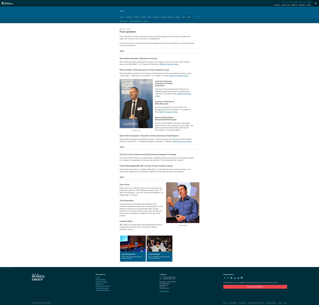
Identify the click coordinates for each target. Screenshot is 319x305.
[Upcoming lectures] (133, 249)
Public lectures (124, 21)
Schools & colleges (102, 282)
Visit (287, 2)
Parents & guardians (102, 288)
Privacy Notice (242, 303)
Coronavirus (156, 17)
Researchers (99, 284)
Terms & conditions (271, 303)
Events (304, 2)
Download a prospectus (255, 287)
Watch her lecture (180, 141)
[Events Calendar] (159, 249)
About (283, 2)
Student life (129, 17)
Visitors (98, 277)
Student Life (285, 5)
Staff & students (101, 279)
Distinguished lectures (135, 21)
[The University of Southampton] (7, 3)
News (301, 2)
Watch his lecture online (169, 64)
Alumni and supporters (167, 17)
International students (102, 290)
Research (294, 5)
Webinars (145, 21)
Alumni (290, 2)
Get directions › (164, 291)
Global (309, 5)
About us (177, 17)
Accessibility (233, 303)
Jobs (285, 303)
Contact (309, 2)
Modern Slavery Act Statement (256, 303)
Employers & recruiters (103, 286)
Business (302, 5)
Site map (225, 303)
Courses (277, 5)
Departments (296, 2)
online (189, 141)
